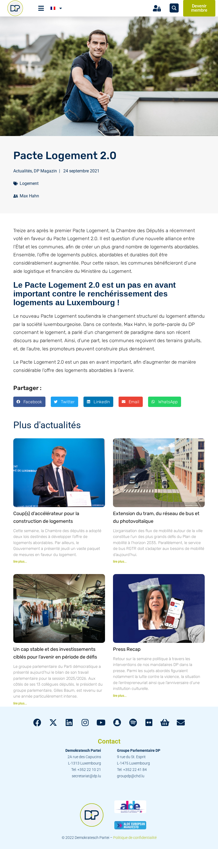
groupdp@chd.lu (130, 776)
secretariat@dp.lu (86, 776)
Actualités (22, 170)
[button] (29, 402)
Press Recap (127, 649)
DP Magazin (45, 170)
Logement (29, 183)
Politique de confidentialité (135, 837)
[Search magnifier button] (174, 7)
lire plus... (20, 561)
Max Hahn (29, 195)
